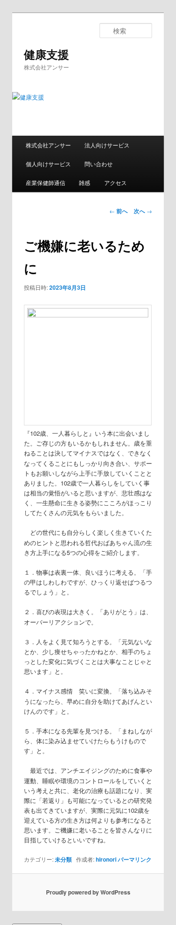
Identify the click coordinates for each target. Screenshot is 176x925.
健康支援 (46, 54)
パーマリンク (135, 859)
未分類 (63, 859)
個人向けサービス (48, 164)
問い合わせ (98, 164)
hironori (106, 859)
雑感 (84, 182)
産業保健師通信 (45, 182)
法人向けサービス (107, 145)
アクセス (115, 182)
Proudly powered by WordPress (88, 892)
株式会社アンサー (48, 145)
